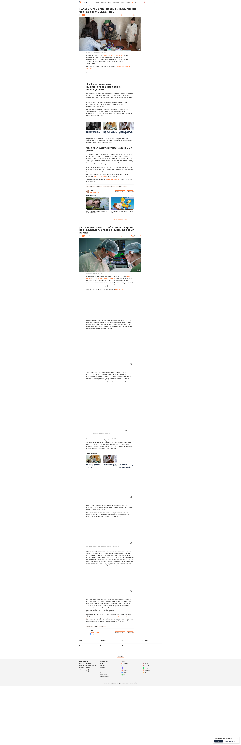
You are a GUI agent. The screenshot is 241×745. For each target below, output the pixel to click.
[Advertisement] (109, 76)
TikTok (146, 663)
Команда (102, 672)
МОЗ (96, 626)
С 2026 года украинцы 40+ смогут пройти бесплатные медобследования (110, 133)
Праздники (144, 651)
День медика (102, 626)
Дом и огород (144, 640)
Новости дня (82, 651)
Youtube (126, 663)
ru (157, 2)
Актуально (103, 640)
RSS (145, 672)
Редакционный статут (84, 667)
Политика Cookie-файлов (85, 670)
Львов (101, 645)
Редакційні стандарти (84, 669)
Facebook (126, 672)
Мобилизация (124, 645)
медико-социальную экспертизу (112, 55)
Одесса (102, 651)
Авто (80, 640)
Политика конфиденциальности (87, 665)
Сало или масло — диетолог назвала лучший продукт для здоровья (126, 466)
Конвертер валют (104, 676)
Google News (148, 665)
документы (99, 186)
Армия (109, 2)
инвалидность (90, 186)
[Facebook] (90, 634)
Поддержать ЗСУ (149, 2)
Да (218, 741)
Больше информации (230, 741)
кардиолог (89, 626)
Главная (80, 5)
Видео (135, 2)
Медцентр (86, 5)
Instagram (126, 670)
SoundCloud (147, 670)
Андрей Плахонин (94, 192)
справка (119, 186)
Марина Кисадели (94, 632)
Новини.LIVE (119, 289)
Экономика (116, 2)
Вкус (121, 640)
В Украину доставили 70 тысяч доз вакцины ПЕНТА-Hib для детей (126, 133)
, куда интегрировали (99, 176)
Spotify (146, 667)
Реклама (102, 669)
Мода (142, 645)
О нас (101, 663)
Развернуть (120, 656)
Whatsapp (126, 674)
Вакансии (102, 665)
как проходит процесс (112, 179)
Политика (123, 651)
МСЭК (125, 186)
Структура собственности (106, 670)
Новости (103, 2)
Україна (97, 2)
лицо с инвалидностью (109, 186)
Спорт (122, 2)
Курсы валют (103, 674)
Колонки (128, 2)
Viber (125, 667)
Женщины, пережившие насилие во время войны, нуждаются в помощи (93, 133)
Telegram (126, 665)
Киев (80, 645)
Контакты (102, 667)
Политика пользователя (85, 663)
